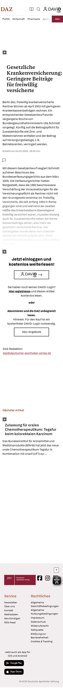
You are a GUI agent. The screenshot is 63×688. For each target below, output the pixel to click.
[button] (6, 9)
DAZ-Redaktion (13, 349)
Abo (57, 19)
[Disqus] (31, 509)
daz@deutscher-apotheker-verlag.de (27, 353)
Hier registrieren (19, 291)
